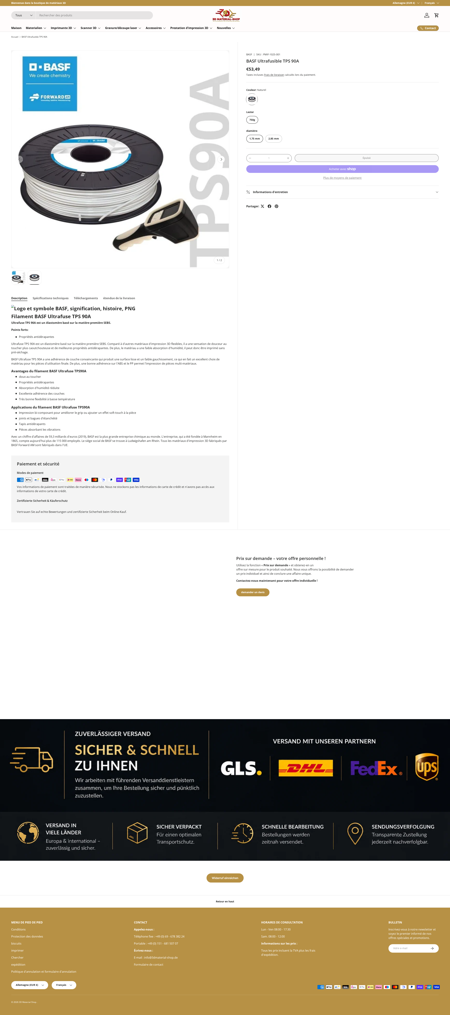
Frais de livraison (274, 74)
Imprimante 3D (61, 28)
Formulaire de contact (148, 965)
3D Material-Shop (28, 1002)
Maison (16, 28)
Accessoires (154, 28)
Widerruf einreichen (225, 878)
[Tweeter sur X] (262, 206)
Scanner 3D (89, 28)
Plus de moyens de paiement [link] (342, 178)
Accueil (14, 37)
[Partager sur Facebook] (269, 206)
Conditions (18, 929)
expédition (18, 965)
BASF (249, 54)
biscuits (16, 943)
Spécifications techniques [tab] (51, 298)
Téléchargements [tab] (86, 298)
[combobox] (82, 15)
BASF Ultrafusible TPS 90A (34, 37)
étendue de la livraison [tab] (119, 298)
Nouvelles (224, 28)
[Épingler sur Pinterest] (276, 206)
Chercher (17, 957)
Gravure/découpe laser (121, 28)
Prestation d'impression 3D (189, 28)
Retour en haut (225, 901)
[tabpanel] (120, 376)
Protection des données (27, 936)
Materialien (34, 28)
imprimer (17, 950)
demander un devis (253, 592)
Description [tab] (19, 298)
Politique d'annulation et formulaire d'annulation (43, 972)
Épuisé (367, 158)
